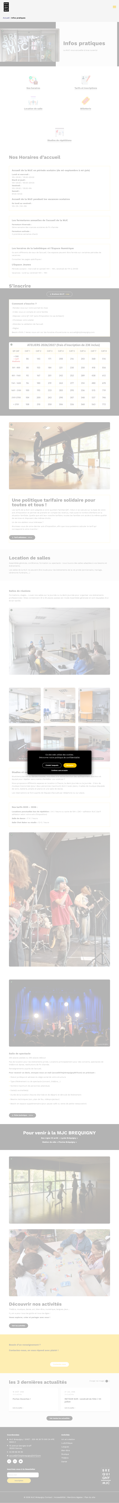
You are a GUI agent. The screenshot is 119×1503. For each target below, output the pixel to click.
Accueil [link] (6, 18)
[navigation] (114, 7)
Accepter (70, 765)
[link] (6, 7)
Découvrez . (59, 757)
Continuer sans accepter (59, 770)
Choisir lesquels (52, 765)
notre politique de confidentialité (64, 757)
